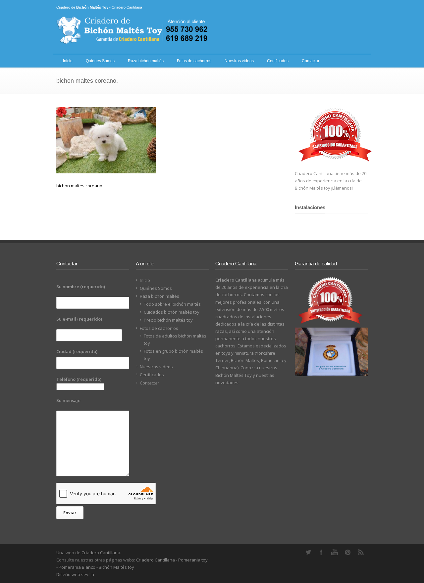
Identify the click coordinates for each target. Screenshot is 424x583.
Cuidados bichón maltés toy (171, 312)
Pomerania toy (193, 560)
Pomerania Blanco (77, 567)
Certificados (278, 61)
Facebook (321, 552)
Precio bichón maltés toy (168, 320)
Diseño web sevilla (75, 574)
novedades (226, 382)
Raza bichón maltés (146, 61)
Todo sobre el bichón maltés (172, 304)
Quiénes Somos (100, 61)
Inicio (68, 61)
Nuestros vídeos (239, 61)
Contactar (310, 61)
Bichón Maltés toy (116, 567)
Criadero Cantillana (100, 553)
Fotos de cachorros (194, 61)
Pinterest (347, 552)
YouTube (334, 552)
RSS (361, 552)
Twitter (308, 552)
